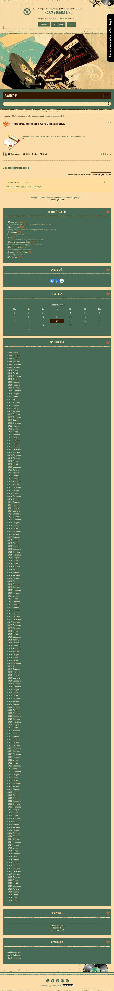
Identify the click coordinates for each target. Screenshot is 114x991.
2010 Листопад (14, 391)
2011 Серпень (14, 414)
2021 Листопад (14, 754)
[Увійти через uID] (52, 281)
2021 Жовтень (14, 751)
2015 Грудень (14, 558)
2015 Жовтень (14, 552)
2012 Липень (13, 443)
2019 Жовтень (14, 684)
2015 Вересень (14, 549)
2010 (14, 116)
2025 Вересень (14, 871)
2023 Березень (14, 783)
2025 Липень (13, 865)
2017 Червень (14, 611)
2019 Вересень (14, 681)
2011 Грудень (13, 426)
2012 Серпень (14, 446)
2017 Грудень (14, 628)
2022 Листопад (14, 772)
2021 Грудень (14, 757)
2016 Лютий (13, 564)
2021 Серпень (14, 745)
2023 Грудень (14, 810)
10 (43, 317)
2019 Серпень (14, 678)
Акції (10, 237)
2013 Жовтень (14, 484)
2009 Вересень (14, 358)
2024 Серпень (14, 833)
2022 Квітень (13, 769)
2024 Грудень (14, 845)
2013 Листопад (14, 487)
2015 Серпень (14, 546)
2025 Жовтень (14, 874)
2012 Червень (14, 441)
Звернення (12, 232)
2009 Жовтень (14, 361)
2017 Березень (14, 602)
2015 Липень (13, 543)
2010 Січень (13, 370)
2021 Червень (14, 739)
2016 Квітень (13, 569)
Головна (44, 24)
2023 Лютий (13, 780)
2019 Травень (14, 669)
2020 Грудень (14, 725)
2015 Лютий (13, 528)
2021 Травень (14, 737)
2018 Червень (14, 646)
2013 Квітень (13, 470)
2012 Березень (14, 435)
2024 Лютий (13, 816)
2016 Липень (13, 578)
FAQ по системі (14, 958)
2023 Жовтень (14, 804)
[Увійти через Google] (62, 281)
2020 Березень (14, 698)
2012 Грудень (14, 458)
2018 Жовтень (14, 652)
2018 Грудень (14, 654)
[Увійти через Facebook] (57, 281)
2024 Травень (14, 824)
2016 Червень (14, 575)
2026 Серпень (14, 901)
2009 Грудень (14, 367)
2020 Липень (13, 710)
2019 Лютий (13, 660)
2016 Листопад (14, 590)
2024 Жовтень (14, 839)
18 (29, 116)
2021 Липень (13, 742)
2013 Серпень (14, 479)
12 (70, 317)
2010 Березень (14, 376)
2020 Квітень (13, 701)
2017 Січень (13, 596)
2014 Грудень (14, 523)
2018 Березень (14, 637)
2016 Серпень (14, 581)
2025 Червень (14, 863)
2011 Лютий (13, 400)
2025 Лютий (13, 851)
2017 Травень (14, 608)
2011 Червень (14, 411)
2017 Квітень (13, 605)
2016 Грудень (14, 593)
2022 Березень (14, 766)
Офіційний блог (14, 952)
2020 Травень (14, 704)
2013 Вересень (14, 482)
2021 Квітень (13, 734)
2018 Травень (14, 643)
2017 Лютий (13, 599)
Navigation (11, 95)
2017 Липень (13, 613)
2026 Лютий (13, 883)
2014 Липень (13, 508)
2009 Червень (14, 353)
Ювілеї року (13, 257)
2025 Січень (13, 848)
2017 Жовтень (14, 622)
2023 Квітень (13, 786)
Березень (22, 116)
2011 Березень (14, 402)
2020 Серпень (14, 713)
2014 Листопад (14, 520)
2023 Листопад (14, 807)
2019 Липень (13, 675)
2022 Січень (13, 760)
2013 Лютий (13, 464)
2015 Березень (14, 531)
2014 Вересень (14, 514)
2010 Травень (14, 382)
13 (85, 317)
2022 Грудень (14, 775)
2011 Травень (13, 408)
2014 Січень (13, 493)
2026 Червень (14, 895)
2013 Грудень (14, 490)
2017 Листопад (14, 625)
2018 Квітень (13, 640)
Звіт (22, 139)
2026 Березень (14, 886)
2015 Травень (14, 537)
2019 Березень (14, 663)
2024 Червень (14, 827)
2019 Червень (14, 672)
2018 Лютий (13, 634)
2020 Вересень (14, 716)
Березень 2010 (57, 305)
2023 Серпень (14, 798)
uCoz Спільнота (15, 955)
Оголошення (16, 154)
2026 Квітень (13, 889)
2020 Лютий (13, 695)
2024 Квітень (13, 821)
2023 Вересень (14, 801)
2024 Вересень (14, 836)
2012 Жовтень (14, 452)
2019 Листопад (14, 687)
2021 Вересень (14, 748)
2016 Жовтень (14, 587)
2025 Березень (14, 854)
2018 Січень (13, 631)
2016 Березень (14, 567)
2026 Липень (13, 898)
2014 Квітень (13, 499)
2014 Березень (14, 496)
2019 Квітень (13, 666)
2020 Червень (14, 707)
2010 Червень (14, 385)
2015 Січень (13, 526)
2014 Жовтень (14, 517)
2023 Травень (14, 789)
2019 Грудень (14, 690)
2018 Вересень (14, 649)
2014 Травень (14, 502)
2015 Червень (14, 540)
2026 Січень (13, 880)
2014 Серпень (14, 511)
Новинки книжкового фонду (19, 242)
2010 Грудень (14, 394)
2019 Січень (13, 657)
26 (70, 325)
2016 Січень (13, 561)
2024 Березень (14, 819)
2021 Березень (14, 731)
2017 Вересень (14, 619)
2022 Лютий (13, 763)
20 (85, 321)
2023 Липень (13, 795)
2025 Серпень (14, 868)
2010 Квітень (13, 379)
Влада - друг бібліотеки (18, 252)
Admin (36, 154)
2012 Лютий (13, 432)
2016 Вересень (14, 584)
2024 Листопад (14, 842)
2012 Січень (13, 429)
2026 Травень (14, 892)
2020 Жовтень (14, 719)
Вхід (71, 24)
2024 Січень (13, 813)
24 (43, 325)
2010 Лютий (13, 373)
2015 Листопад (14, 555)
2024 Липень (13, 830)
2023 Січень (13, 778)
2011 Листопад (14, 423)
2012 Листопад (14, 455)
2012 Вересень (14, 449)
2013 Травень (14, 473)
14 (100, 317)
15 (14, 321)
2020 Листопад (14, 722)
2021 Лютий (13, 728)
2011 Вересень (14, 417)
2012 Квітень (13, 438)
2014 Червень (14, 505)
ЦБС (58, 12)
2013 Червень (14, 476)
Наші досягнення (15, 247)
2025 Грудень (14, 877)
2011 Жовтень (14, 420)
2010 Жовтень (14, 388)
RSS (74, 19)
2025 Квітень (13, 857)
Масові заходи (14, 222)
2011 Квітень (13, 405)
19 (70, 321)
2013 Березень (14, 467)
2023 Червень (14, 792)
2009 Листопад (14, 364)
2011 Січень (13, 397)
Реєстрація (58, 24)
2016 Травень (14, 572)
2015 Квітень (13, 534)
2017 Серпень (14, 616)
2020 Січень (13, 693)
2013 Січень (13, 461)
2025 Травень (14, 860)
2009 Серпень (14, 356)
